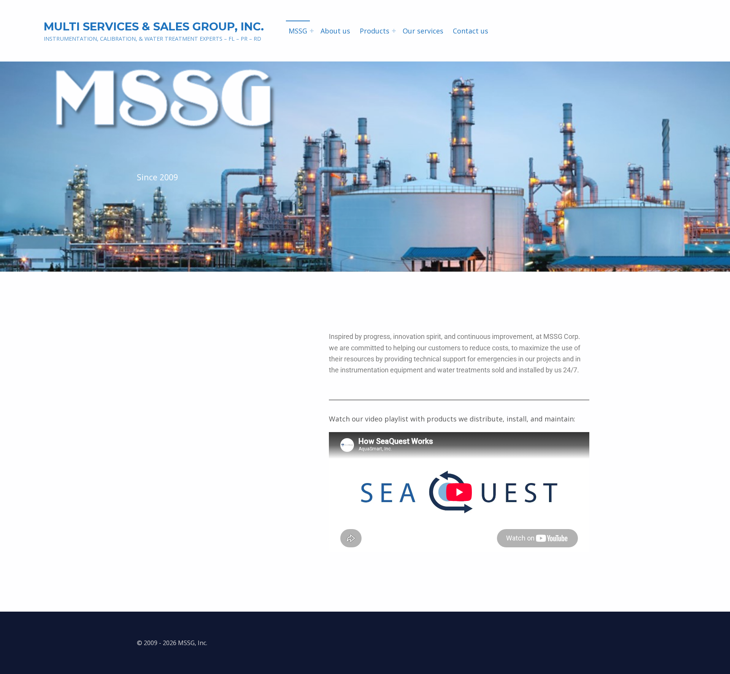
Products (374, 30)
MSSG (298, 30)
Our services (423, 30)
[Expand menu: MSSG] (312, 31)
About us (335, 30)
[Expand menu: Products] (394, 31)
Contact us (470, 30)
